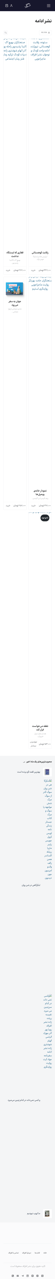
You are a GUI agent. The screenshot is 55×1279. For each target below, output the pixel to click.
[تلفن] (13, 1276)
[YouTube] (32, 1276)
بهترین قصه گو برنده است (28, 772)
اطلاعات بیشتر (33, 744)
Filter (44, 32)
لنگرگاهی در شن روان (31, 885)
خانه (45, 1253)
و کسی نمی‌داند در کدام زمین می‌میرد (24, 1100)
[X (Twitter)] (42, 1276)
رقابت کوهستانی (40, 253)
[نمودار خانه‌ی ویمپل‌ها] (40, 383)
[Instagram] (37, 1276)
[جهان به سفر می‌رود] (15, 288)
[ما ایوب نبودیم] (47, 1213)
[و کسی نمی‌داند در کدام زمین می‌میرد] (47, 1100)
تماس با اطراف (13, 1253)
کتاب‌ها (37, 1253)
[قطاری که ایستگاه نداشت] (15, 145)
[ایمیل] (18, 1276)
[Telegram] (23, 1276)
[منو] (48, 5)
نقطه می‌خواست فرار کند (40, 728)
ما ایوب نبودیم (33, 1213)
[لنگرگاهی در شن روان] (47, 885)
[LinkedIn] (28, 1276)
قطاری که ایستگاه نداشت (14, 254)
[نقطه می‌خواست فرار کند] (40, 618)
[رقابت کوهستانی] (40, 145)
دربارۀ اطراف (26, 1253)
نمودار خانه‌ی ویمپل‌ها (40, 492)
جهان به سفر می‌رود (15, 303)
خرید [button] (33, 270)
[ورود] (11, 5)
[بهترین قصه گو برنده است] (47, 772)
